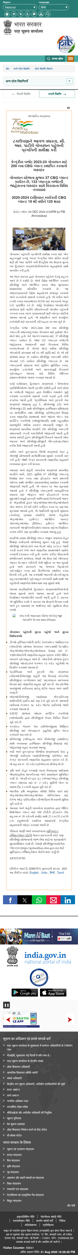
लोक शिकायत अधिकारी (18, 1066)
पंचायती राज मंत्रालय (17, 1189)
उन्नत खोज (57, 58)
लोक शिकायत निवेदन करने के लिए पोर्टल (27, 1129)
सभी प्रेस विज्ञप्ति (22, 68)
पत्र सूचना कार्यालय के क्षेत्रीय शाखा (25, 1061)
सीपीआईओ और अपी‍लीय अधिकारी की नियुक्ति (29, 1112)
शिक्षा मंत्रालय (14, 1183)
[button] (27, 13)
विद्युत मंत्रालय (14, 1200)
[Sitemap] (41, 13)
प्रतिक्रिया (48, 1225)
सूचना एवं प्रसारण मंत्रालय (20, 1149)
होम (7, 68)
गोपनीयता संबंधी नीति (51, 1216)
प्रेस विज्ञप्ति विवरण (43, 68)
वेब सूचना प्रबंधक (16, 1124)
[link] (39, 935)
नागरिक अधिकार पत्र (17, 1101)
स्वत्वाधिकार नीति (21, 1220)
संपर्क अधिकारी (14, 1078)
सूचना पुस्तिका (14, 1118)
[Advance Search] (47, 13)
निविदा (62, 1220)
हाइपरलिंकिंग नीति (25, 1216)
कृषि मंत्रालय (13, 1166)
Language (44, 2)
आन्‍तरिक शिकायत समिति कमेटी (22, 1072)
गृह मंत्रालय (13, 1172)
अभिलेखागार (31, 1225)
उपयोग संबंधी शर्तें (44, 1220)
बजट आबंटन (13, 1089)
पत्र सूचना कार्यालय (28, 31)
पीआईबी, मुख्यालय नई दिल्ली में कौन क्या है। (29, 1055)
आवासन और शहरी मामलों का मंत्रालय (25, 1177)
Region (7, 2)
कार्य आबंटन (13, 1095)
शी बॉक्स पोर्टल (14, 1135)
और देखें (71, 1205)
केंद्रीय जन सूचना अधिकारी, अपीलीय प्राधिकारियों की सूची (36, 1084)
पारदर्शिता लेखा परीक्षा (17, 1106)
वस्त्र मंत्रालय (14, 1155)
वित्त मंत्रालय (13, 1160)
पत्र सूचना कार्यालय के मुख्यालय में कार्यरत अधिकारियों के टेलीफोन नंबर (39, 1047)
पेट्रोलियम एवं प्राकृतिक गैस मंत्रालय (25, 1195)
